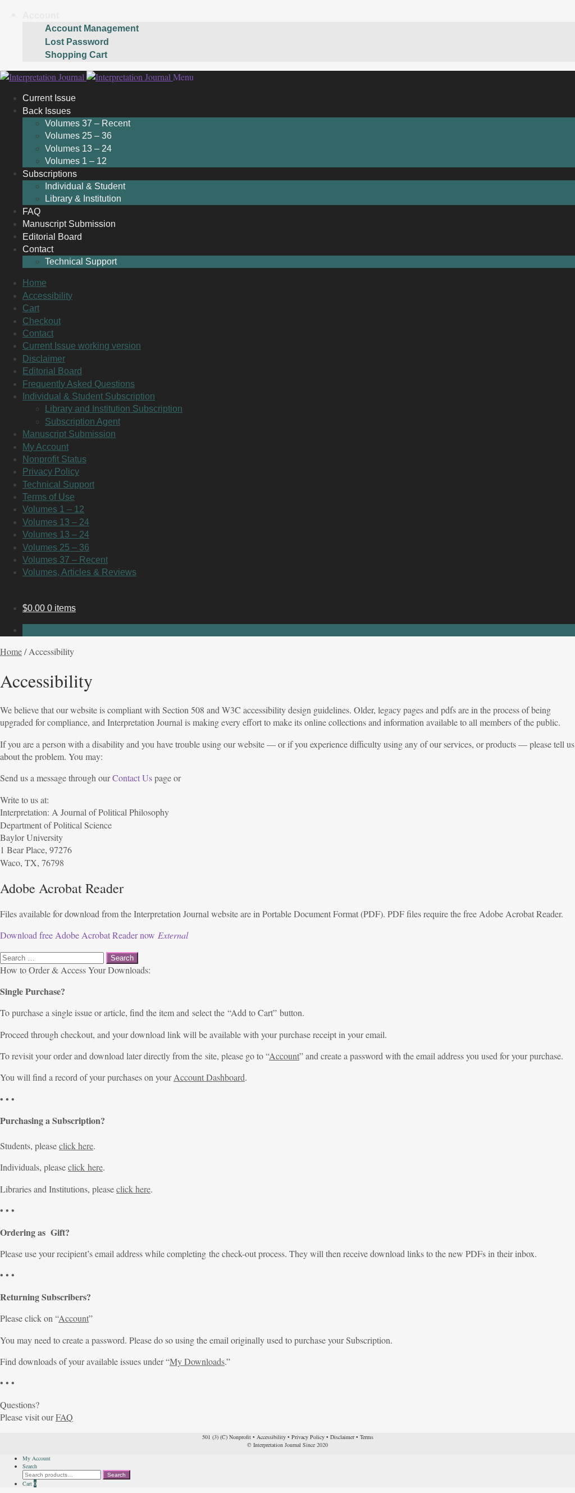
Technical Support (81, 261)
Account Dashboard (209, 1077)
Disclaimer (43, 358)
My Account (45, 447)
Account (40, 15)
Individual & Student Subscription (88, 396)
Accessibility (47, 296)
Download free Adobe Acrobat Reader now (94, 935)
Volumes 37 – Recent (87, 123)
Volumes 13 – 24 (78, 148)
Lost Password (77, 42)
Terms (366, 1437)
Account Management (92, 28)
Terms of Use (48, 497)
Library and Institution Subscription (113, 408)
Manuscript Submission (69, 434)
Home (34, 283)
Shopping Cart (76, 55)
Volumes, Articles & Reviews (79, 572)
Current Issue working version (81, 346)
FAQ (64, 1417)
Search (29, 1466)
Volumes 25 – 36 (78, 135)
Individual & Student (85, 186)
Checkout (41, 321)
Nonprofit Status (54, 459)
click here (76, 1145)
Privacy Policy (50, 471)
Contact (37, 249)
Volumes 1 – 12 (53, 509)
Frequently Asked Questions (78, 384)
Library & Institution (83, 198)
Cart (30, 308)
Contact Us (132, 778)
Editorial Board (52, 371)
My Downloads (197, 1361)
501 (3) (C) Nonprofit (226, 1437)
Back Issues (46, 110)
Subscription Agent (82, 421)
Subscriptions (49, 173)
